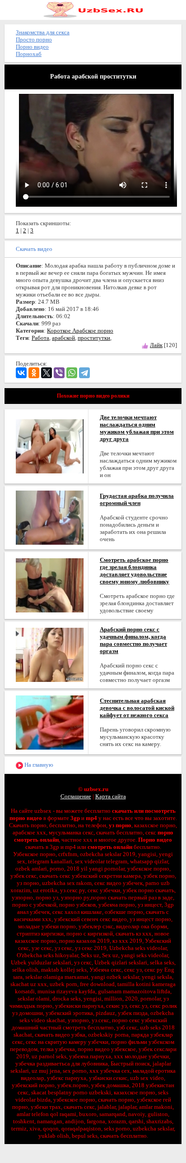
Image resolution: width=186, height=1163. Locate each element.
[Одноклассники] (33, 372)
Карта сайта (110, 796)
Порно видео (32, 46)
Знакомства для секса (43, 32)
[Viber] (59, 372)
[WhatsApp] (71, 372)
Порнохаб (29, 54)
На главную (38, 764)
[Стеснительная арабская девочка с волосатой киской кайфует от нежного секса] (50, 721)
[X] (46, 372)
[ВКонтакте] (21, 372)
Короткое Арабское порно (80, 330)
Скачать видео (34, 249)
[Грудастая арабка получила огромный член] (50, 517)
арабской (63, 337)
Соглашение (75, 796)
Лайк (156, 345)
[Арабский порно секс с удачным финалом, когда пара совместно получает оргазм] (50, 654)
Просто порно (34, 39)
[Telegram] (84, 372)
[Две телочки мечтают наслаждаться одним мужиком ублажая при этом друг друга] (50, 445)
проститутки (94, 337)
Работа (40, 337)
